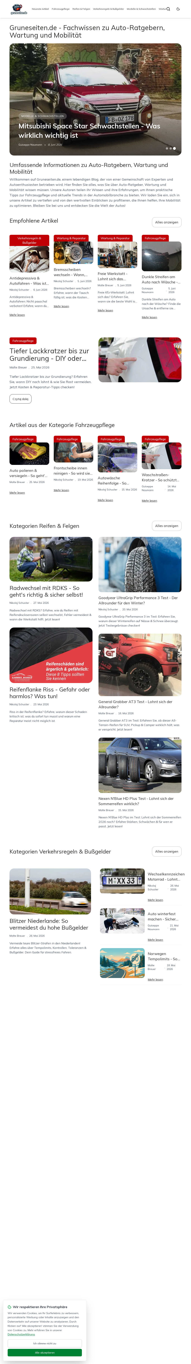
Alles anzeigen (166, 222)
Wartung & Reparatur (71, 238)
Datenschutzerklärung (21, 1334)
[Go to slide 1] (167, 148)
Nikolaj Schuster (19, 289)
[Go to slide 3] (174, 148)
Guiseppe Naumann (30, 144)
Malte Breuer (105, 285)
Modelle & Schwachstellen (141, 8)
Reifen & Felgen (81, 8)
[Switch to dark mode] (178, 9)
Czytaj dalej (20, 399)
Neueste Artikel (40, 8)
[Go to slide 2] (171, 148)
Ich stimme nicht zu (44, 1343)
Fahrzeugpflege (61, 8)
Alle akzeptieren (45, 1352)
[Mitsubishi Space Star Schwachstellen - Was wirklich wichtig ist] (95, 99)
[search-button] (168, 9)
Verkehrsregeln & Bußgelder (108, 8)
